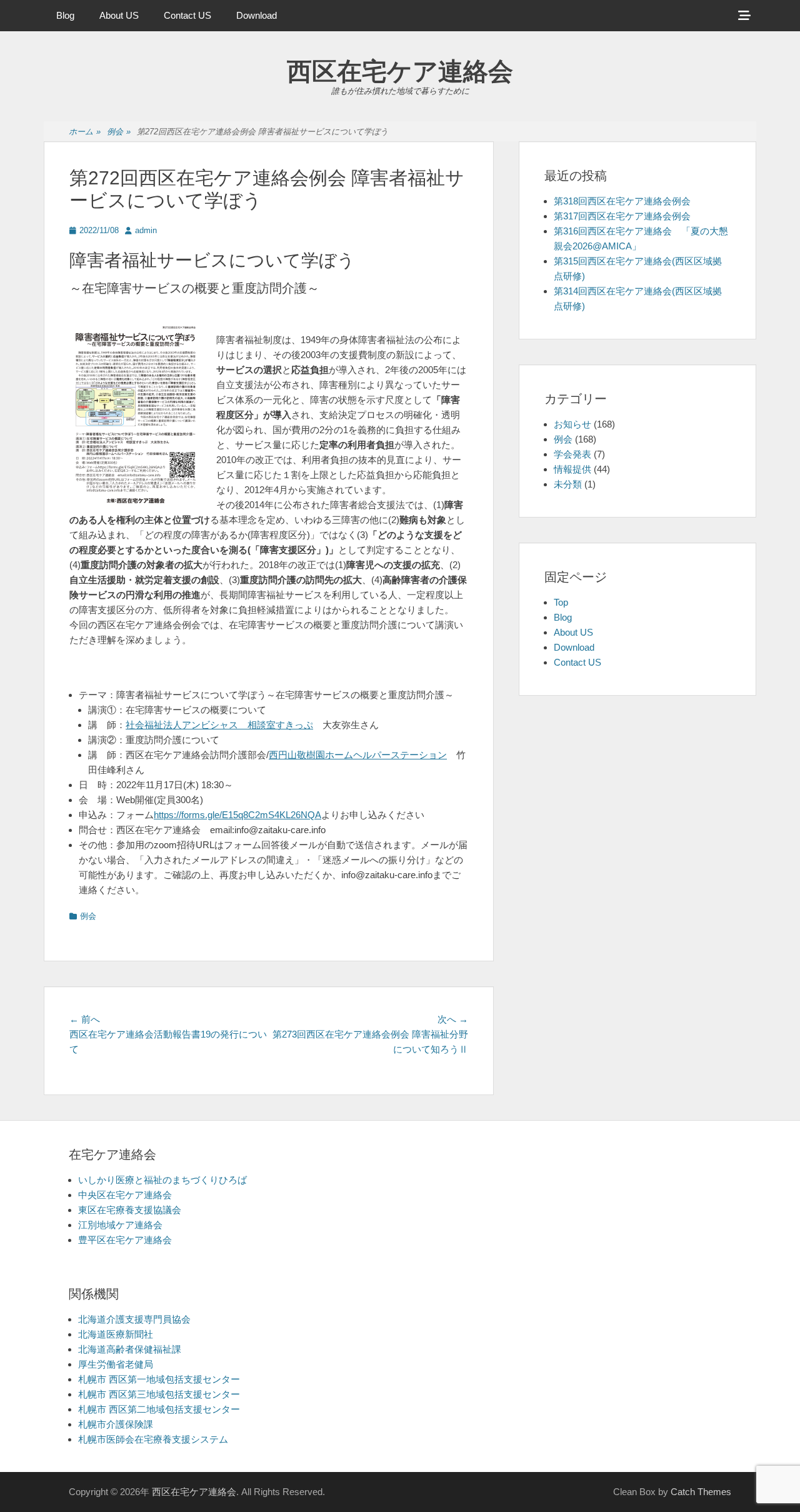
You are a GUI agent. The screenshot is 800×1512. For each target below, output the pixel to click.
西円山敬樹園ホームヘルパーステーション (358, 754)
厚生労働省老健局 (115, 1364)
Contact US (187, 15)
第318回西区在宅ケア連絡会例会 (622, 201)
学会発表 (572, 454)
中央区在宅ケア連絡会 (125, 1194)
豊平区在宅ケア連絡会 (125, 1239)
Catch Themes (701, 1491)
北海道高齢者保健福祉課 (129, 1349)
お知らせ (572, 424)
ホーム (85, 131)
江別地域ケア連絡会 (120, 1224)
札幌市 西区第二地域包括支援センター (159, 1409)
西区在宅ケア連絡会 (400, 71)
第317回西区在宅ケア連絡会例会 (622, 216)
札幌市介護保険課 (115, 1424)
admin (146, 230)
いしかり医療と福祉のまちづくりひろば (162, 1179)
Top (561, 602)
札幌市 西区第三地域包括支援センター (159, 1394)
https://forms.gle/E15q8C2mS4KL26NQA (237, 814)
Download (256, 15)
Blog (65, 15)
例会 (119, 131)
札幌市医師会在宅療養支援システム (153, 1439)
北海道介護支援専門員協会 (134, 1319)
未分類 (568, 484)
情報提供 (572, 469)
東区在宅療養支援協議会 (129, 1209)
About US (119, 15)
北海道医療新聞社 (115, 1334)
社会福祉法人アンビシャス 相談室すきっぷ (219, 724)
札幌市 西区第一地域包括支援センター (159, 1379)
